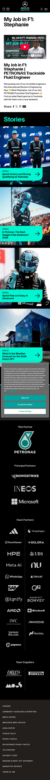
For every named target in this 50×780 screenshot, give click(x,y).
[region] (25, 390)
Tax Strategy (9, 750)
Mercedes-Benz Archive (14, 722)
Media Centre (9, 717)
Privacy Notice (10, 739)
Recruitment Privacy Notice (16, 744)
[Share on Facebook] (13, 106)
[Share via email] (24, 106)
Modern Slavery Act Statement (18, 761)
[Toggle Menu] (45, 9)
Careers (7, 706)
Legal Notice (9, 728)
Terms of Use (9, 772)
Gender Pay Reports (12, 766)
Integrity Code (10, 755)
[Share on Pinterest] (20, 106)
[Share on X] (16, 106)
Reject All (25, 398)
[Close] (45, 366)
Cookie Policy (9, 733)
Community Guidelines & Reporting (20, 712)
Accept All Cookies (25, 404)
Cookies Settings (24, 411)
